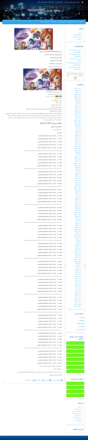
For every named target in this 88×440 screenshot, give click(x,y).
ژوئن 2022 (78, 170)
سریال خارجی (77, 420)
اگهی (74, 2)
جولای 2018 (78, 264)
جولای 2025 (78, 99)
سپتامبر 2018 (77, 259)
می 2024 (78, 129)
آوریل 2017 (78, 291)
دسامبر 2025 (77, 88)
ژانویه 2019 (78, 251)
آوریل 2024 (78, 131)
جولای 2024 (78, 125)
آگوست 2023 (77, 148)
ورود (80, 33)
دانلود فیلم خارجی (68, 2)
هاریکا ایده (81, 326)
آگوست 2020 (77, 215)
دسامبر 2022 (77, 157)
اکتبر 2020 (78, 210)
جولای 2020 (78, 217)
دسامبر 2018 (77, 253)
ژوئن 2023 (78, 153)
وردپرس (79, 39)
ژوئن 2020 (78, 219)
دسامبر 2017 (77, 279)
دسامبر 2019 (77, 232)
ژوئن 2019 (78, 240)
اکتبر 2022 (78, 161)
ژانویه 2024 (78, 138)
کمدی (39, 2)
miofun (47, 380)
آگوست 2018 (77, 262)
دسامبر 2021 (77, 180)
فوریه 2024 (78, 135)
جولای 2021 (78, 191)
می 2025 (78, 103)
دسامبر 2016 (77, 300)
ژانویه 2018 (78, 276)
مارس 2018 (78, 272)
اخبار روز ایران (80, 329)
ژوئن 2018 (78, 266)
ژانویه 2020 (78, 229)
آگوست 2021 (77, 189)
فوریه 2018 (78, 274)
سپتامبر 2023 (77, 146)
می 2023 (78, 155)
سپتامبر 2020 (77, 212)
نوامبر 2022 (78, 159)
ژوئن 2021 (78, 193)
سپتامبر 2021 (77, 187)
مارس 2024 (78, 133)
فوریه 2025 (78, 110)
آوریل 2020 (78, 223)
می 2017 (78, 289)
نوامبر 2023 (78, 142)
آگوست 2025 (77, 97)
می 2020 (78, 221)
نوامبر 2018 (78, 255)
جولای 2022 (78, 168)
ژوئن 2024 (78, 127)
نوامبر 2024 (78, 116)
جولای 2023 (78, 150)
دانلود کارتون (44, 2)
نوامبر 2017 (78, 281)
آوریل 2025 (78, 106)
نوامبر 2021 (78, 182)
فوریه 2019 (78, 249)
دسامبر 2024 (77, 114)
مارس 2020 (78, 225)
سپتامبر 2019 (77, 236)
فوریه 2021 (78, 202)
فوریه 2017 (78, 296)
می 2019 (78, 242)
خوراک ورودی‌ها (77, 35)
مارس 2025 (78, 108)
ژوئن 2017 (78, 287)
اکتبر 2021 (78, 185)
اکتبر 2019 (78, 234)
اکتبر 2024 (78, 118)
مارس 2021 (78, 200)
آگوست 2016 (77, 306)
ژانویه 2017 (78, 298)
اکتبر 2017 (78, 283)
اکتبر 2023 (78, 144)
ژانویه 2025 (78, 112)
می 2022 (78, 172)
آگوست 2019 (77, 238)
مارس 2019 (78, 247)
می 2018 (78, 268)
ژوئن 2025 (78, 101)
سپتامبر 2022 (77, 163)
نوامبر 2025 (78, 91)
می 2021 (78, 195)
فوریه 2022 (78, 178)
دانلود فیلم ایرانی (59, 2)
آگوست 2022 (77, 165)
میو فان (78, 2)
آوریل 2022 (78, 174)
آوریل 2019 (78, 244)
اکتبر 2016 (78, 302)
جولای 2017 (78, 285)
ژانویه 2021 (78, 204)
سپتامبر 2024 (77, 121)
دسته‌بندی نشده (76, 418)
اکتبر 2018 (78, 257)
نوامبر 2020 (78, 208)
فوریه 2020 (78, 227)
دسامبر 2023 (77, 140)
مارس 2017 (78, 294)
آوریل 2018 (78, 270)
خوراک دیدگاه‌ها (77, 37)
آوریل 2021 (78, 197)
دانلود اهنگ (51, 2)
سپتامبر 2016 (77, 304)
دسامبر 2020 (77, 206)
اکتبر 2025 (78, 93)
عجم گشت (81, 320)
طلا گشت (82, 317)
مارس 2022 (78, 176)
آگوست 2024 (77, 123)
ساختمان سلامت (80, 323)
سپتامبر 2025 (77, 95)
